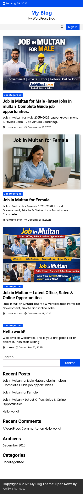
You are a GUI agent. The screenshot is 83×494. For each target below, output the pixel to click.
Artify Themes (13, 488)
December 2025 (14, 445)
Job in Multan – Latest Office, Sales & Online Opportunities (38, 295)
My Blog (41, 12)
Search (8, 357)
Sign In (72, 27)
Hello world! (14, 331)
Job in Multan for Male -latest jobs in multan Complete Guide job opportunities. (37, 106)
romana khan (14, 127)
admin (10, 347)
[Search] (62, 27)
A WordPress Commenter (21, 428)
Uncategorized (12, 95)
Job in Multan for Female (26, 200)
